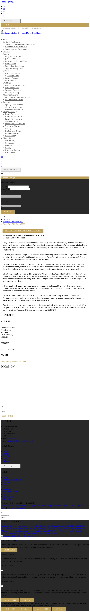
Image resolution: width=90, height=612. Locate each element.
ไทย (36, 531)
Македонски (6, 528)
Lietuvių (74, 526)
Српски (25, 533)
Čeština (51, 528)
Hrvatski (67, 528)
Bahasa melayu (18, 528)
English (6, 454)
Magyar (60, 528)
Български (34, 528)
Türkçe (31, 531)
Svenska (18, 533)
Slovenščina (40, 533)
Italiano (6, 461)
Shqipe (32, 533)
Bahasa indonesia (79, 528)
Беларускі (43, 528)
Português (64, 531)
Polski (71, 531)
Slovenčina (49, 533)
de (4, 6)
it (3, 16)
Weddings (7, 489)
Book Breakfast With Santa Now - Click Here (23, 231)
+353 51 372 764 (7, 2)
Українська (43, 531)
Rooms (6, 484)
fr (3, 13)
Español (6, 456)
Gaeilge (68, 526)
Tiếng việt (78, 531)
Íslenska (9, 531)
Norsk (15, 531)
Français (6, 458)
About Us (7, 499)
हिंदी (55, 528)
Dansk (38, 526)
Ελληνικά (45, 526)
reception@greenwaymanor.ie (13, 361)
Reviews (6, 482)
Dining (6, 487)
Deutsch (6, 451)
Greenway (7, 494)
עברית (3, 531)
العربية (56, 526)
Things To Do (8, 496)
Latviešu (81, 526)
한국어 (56, 531)
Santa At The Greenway (12, 480)
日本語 (50, 531)
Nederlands (23, 531)
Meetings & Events (10, 492)
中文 (56, 533)
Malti (27, 528)
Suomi (61, 526)
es (4, 11)
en (4, 8)
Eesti (51, 526)
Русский (4, 533)
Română (11, 533)
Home (5, 477)
